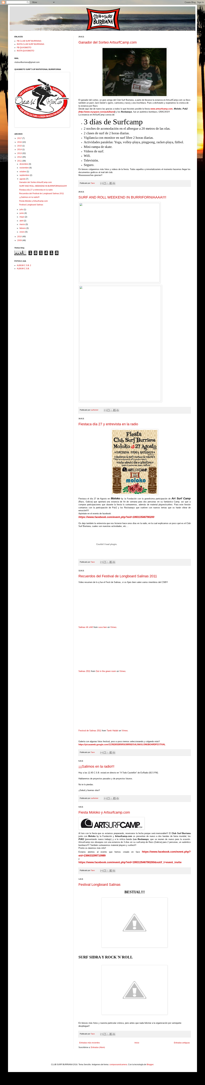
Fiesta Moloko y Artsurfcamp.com (104, 812)
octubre (23, 171)
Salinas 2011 (84, 671)
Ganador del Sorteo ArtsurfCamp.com (107, 42)
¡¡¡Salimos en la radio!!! (96, 766)
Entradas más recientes (89, 1043)
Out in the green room (106, 671)
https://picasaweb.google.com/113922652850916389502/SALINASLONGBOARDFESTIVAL (121, 744)
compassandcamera (118, 1064)
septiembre (25, 175)
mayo (22, 217)
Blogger (150, 1064)
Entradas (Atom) (98, 1047)
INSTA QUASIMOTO (25, 51)
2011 (19, 161)
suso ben (102, 627)
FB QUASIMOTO (24, 47)
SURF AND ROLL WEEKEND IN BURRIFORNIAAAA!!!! (122, 197)
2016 (19, 142)
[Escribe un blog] (104, 183)
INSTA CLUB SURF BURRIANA (30, 44)
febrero (23, 228)
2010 (19, 236)
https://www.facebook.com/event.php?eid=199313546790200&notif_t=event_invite (129, 862)
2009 (19, 240)
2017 (19, 138)
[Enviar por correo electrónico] (101, 183)
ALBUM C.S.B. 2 (24, 265)
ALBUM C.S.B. (23, 268)
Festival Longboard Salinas (99, 885)
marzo (22, 224)
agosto (23, 179)
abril (22, 221)
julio (22, 209)
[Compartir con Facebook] (110, 183)
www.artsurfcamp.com (161, 109)
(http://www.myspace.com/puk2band (96, 112)
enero (22, 232)
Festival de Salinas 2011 (89, 730)
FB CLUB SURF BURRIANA (29, 41)
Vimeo (113, 627)
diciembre (24, 164)
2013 (19, 153)
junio (22, 213)
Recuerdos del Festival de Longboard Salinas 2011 (117, 576)
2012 (19, 157)
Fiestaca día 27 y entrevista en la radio (108, 424)
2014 (19, 149)
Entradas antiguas (182, 1043)
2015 (19, 146)
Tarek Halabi (112, 730)
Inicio (137, 1043)
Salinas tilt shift (85, 627)
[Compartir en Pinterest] (113, 183)
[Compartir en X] (107, 183)
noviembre (24, 168)
